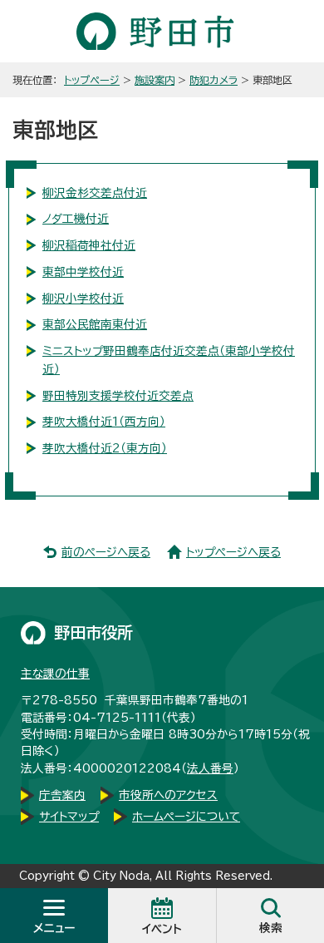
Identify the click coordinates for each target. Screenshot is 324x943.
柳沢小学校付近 (83, 298)
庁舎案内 (62, 795)
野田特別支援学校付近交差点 (118, 396)
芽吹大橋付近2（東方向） (104, 448)
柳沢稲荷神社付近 (88, 245)
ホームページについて (186, 816)
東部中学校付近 (83, 272)
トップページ (92, 80)
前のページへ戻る (105, 552)
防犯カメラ (213, 80)
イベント (162, 929)
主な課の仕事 (55, 673)
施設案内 (154, 80)
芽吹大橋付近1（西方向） (103, 421)
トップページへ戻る (233, 552)
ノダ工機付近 (75, 219)
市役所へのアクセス (168, 795)
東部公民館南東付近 (94, 324)
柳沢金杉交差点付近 (94, 193)
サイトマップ (69, 816)
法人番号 (210, 768)
